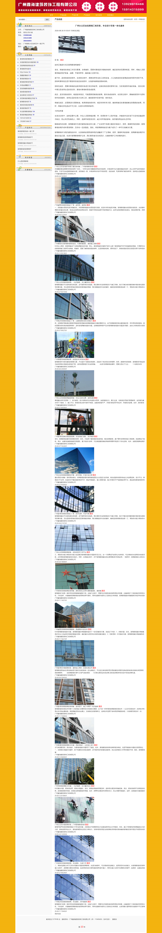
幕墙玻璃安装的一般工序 (26, 131)
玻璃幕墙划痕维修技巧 (25, 137)
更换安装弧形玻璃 (26, 105)
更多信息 (58, 914)
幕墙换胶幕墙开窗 (26, 82)
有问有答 (99, 15)
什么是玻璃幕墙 (23, 161)
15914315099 (24, 118)
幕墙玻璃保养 (24, 108)
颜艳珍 (114, 919)
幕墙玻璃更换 (24, 79)
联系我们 (110, 15)
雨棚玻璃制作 (24, 75)
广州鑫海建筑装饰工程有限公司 (65, 174)
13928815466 (24, 121)
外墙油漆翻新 (24, 85)
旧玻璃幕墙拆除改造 (26, 65)
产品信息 (63, 15)
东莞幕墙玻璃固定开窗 (27, 98)
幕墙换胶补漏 (24, 69)
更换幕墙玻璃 (24, 92)
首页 (51, 15)
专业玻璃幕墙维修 (26, 111)
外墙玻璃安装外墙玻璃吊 (28, 62)
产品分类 (75, 15)
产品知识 (87, 15)
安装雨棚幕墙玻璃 (26, 88)
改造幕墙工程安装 (26, 95)
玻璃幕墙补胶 (24, 102)
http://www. (24, 72)
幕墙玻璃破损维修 (26, 115)
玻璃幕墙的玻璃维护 (24, 149)
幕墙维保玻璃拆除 (26, 59)
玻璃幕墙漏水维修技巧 (25, 143)
